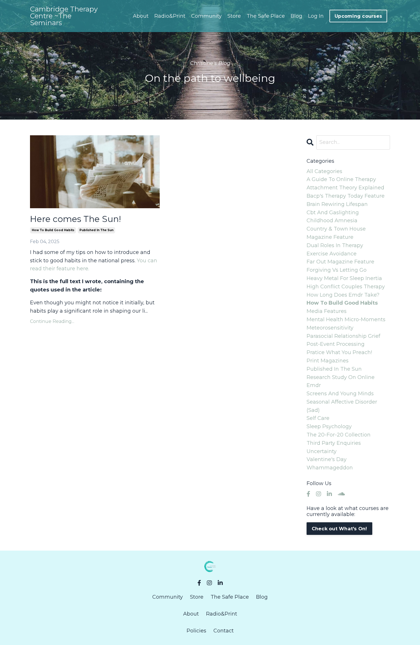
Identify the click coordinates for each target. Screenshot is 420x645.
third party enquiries (334, 443)
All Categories (324, 171)
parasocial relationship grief (343, 336)
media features (327, 311)
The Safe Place (266, 16)
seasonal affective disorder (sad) (342, 406)
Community (206, 16)
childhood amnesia (332, 220)
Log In (316, 16)
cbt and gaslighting (333, 212)
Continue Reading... (52, 321)
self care (318, 418)
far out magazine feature (340, 262)
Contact (223, 631)
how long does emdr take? (343, 295)
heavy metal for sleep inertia (344, 278)
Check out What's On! (339, 528)
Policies (196, 631)
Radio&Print (169, 16)
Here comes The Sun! (75, 219)
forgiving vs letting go (337, 270)
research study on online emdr (341, 381)
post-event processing (336, 344)
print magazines (328, 361)
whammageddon (330, 468)
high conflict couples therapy (346, 286)
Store (234, 16)
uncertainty (322, 451)
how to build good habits (53, 230)
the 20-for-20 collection (339, 435)
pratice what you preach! (339, 352)
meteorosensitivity (330, 328)
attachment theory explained (345, 187)
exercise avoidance (332, 254)
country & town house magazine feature (336, 233)
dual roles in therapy (335, 245)
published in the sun (96, 230)
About (141, 16)
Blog (296, 16)
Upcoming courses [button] (358, 16)
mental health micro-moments (346, 319)
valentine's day (327, 459)
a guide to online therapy (341, 179)
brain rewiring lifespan (337, 204)
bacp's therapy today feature (346, 196)
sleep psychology (329, 426)
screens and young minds (340, 393)
